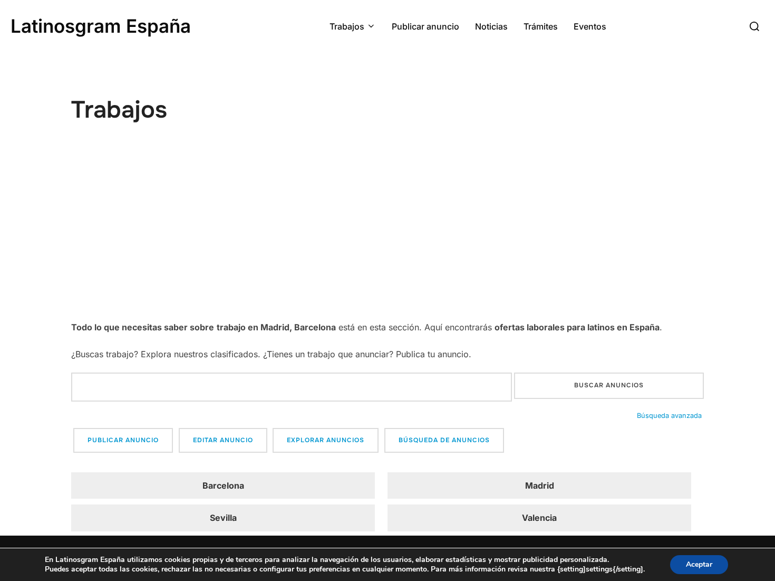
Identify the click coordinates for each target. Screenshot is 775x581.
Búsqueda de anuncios (444, 440)
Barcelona (223, 485)
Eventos (590, 26)
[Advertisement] (387, 240)
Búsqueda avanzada (669, 416)
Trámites (541, 26)
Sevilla (223, 517)
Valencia (539, 517)
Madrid (539, 485)
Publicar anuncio (425, 26)
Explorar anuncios (325, 440)
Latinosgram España (101, 26)
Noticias (491, 26)
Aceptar (699, 564)
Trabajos (347, 26)
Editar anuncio (223, 440)
